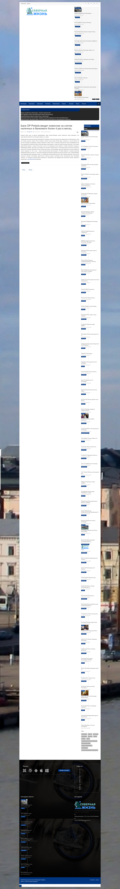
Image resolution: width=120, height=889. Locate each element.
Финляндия (78, 92)
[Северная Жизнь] (36, 11)
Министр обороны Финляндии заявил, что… (84, 50)
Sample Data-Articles (85, 544)
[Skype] (79, 786)
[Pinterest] (94, 3)
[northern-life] (84, 804)
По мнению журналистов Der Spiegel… (88, 325)
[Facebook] (86, 3)
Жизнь (77, 103)
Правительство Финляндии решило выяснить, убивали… (89, 501)
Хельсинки (31, 103)
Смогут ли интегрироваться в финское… (88, 568)
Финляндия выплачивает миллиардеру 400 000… (87, 659)
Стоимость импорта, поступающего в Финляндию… (90, 429)
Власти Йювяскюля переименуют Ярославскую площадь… (85, 87)
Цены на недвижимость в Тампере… (89, 463)
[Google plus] (91, 3)
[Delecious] (79, 789)
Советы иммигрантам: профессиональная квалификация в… (90, 511)
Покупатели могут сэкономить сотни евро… (84, 59)
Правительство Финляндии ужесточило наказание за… (90, 280)
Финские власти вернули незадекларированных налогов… (89, 261)
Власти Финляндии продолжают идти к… (89, 669)
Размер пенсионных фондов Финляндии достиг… (87, 586)
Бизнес (64, 103)
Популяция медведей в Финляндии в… (89, 222)
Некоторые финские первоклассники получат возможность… (89, 604)
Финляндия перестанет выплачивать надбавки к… (86, 41)
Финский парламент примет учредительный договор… (87, 212)
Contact (28, 3)
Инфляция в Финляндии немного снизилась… (89, 251)
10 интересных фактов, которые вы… (90, 613)
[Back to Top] (20, 886)
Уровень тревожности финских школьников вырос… (86, 68)
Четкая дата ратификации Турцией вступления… (89, 194)
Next (98, 99)
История (77, 81)
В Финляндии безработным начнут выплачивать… (89, 531)
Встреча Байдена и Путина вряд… (89, 306)
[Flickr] (79, 781)
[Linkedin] (79, 777)
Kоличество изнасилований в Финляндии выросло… (88, 540)
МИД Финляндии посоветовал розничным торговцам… (88, 241)
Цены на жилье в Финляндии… (81, 97)
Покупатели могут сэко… (26, 847)
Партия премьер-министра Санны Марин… (89, 390)
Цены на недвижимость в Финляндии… (87, 380)
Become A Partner (64, 770)
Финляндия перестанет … (27, 830)
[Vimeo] (79, 787)
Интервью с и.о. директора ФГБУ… (89, 630)
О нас (82, 549)
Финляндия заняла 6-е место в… (89, 446)
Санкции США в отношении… (88, 289)
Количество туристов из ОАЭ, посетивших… (88, 687)
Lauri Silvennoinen (32, 159)
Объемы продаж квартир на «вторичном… (87, 231)
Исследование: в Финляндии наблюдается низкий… (87, 492)
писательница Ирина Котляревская (90, 750)
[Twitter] (89, 3)
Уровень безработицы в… (27, 805)
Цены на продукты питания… (81, 77)
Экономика (78, 8)
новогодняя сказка (86, 743)
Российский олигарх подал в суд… (89, 622)
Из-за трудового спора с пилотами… (83, 22)
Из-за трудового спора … (27, 813)
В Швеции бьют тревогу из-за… (88, 678)
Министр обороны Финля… (27, 838)
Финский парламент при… (27, 822)
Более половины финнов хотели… (89, 371)
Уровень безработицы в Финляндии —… (83, 13)
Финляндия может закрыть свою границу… (88, 315)
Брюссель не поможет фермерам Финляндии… (89, 639)
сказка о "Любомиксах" (87, 745)
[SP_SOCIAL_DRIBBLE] (97, 3)
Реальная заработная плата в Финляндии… (88, 521)
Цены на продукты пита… (27, 864)
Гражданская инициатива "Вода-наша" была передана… (90, 344)
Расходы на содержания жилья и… (89, 455)
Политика (78, 26)
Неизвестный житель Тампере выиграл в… (88, 649)
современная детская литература (89, 741)
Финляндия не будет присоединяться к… (90, 334)
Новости (77, 17)
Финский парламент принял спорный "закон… (85, 31)
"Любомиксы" (85, 747)
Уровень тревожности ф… (27, 855)
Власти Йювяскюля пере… (27, 872)
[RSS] (79, 769)
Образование (78, 63)
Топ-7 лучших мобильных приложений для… (90, 472)
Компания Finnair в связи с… (88, 595)
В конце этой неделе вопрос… (88, 297)
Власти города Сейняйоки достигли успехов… (89, 558)
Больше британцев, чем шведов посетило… (88, 706)
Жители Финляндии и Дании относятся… (87, 419)
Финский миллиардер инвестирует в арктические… (89, 716)
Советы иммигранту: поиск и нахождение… (88, 725)
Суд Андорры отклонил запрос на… (89, 438)
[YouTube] (79, 776)
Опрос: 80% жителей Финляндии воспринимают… (88, 696)
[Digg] (80, 784)
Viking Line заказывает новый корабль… (88, 482)
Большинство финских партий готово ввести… (89, 400)
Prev (95, 99)
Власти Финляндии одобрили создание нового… (88, 409)
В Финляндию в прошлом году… (88, 577)
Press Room (23, 3)
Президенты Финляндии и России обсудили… (89, 362)
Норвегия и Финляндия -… (87, 353)
